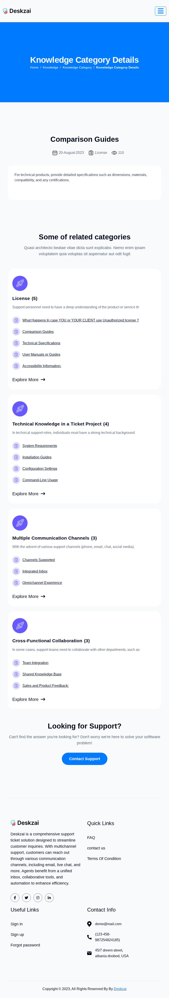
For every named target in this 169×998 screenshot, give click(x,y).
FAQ (91, 837)
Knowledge (50, 67)
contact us (96, 848)
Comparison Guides (38, 332)
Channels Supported (38, 560)
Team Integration (35, 663)
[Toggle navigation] (160, 11)
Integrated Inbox (35, 571)
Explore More (25, 379)
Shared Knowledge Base (42, 674)
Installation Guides (36, 457)
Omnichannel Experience (42, 583)
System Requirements (39, 446)
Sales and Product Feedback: (45, 685)
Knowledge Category (77, 67)
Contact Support (84, 759)
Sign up (17, 934)
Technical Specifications (41, 343)
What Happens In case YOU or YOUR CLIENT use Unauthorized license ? (80, 320)
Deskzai (120, 989)
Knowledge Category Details (117, 67)
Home (34, 67)
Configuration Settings (39, 468)
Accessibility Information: (41, 366)
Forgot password (25, 945)
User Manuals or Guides (41, 354)
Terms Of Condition (104, 858)
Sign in (17, 924)
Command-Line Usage (40, 480)
